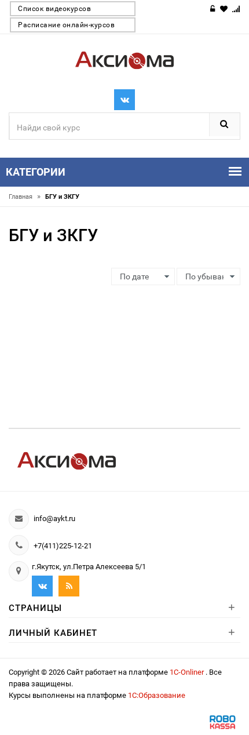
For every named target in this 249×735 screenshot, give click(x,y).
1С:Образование (156, 695)
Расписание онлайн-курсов (66, 25)
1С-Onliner (188, 672)
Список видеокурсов (54, 9)
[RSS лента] (68, 586)
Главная (25, 197)
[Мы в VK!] (124, 99)
